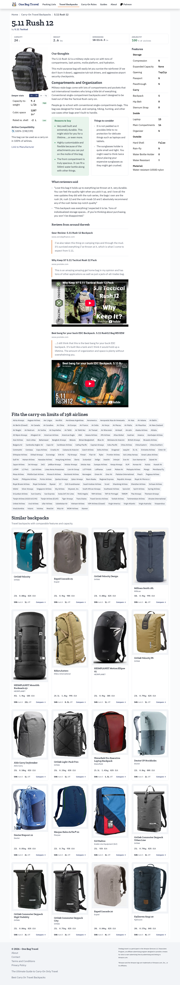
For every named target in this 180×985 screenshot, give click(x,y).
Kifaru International (62, 674)
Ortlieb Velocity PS (143, 658)
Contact (16, 957)
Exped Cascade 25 (63, 578)
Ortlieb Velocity (22, 576)
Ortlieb (17, 580)
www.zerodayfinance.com (63, 236)
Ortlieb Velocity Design (106, 576)
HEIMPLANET (19, 691)
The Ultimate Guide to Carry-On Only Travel (35, 971)
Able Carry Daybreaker (26, 762)
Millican (137, 591)
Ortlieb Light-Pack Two (66, 761)
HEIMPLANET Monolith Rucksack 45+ (26, 686)
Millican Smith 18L (144, 588)
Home (15, 14)
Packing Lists (49, 4)
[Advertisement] (30, 193)
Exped (56, 582)
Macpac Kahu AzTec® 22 (66, 832)
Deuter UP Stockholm (145, 760)
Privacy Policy (19, 965)
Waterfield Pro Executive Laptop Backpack (107, 759)
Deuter (137, 764)
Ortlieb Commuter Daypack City (68, 919)
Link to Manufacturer (23, 146)
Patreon (127, 4)
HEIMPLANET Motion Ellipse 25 (109, 670)
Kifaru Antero (61, 670)
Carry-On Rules (89, 4)
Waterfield (98, 764)
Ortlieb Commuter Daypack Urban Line (148, 838)
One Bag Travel (29, 4)
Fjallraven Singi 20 (144, 916)
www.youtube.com (60, 264)
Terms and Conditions (23, 961)
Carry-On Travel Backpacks (36, 14)
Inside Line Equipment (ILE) (105, 844)
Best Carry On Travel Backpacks (28, 977)
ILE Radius (99, 840)
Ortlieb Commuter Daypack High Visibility (28, 915)
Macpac (57, 835)
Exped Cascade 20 (103, 911)
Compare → (41, 602)
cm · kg (43, 95)
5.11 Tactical (21, 29)
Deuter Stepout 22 (23, 835)
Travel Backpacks (68, 4)
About (114, 4)
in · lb (34, 95)
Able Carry (18, 766)
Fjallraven (138, 920)
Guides (103, 4)
